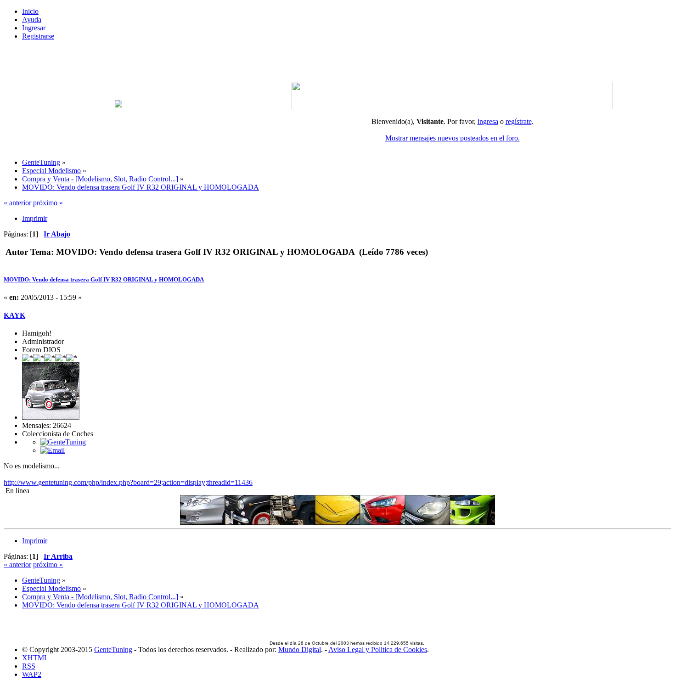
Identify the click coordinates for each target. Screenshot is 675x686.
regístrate (519, 121)
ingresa (488, 121)
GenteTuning (113, 649)
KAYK (14, 315)
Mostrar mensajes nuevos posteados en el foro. (452, 138)
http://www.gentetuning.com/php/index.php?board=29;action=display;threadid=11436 (128, 482)
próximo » (48, 203)
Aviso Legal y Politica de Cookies (377, 649)
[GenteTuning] (63, 442)
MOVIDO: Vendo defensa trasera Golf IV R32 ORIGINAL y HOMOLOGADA (104, 279)
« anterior (17, 203)
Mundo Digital (299, 649)
